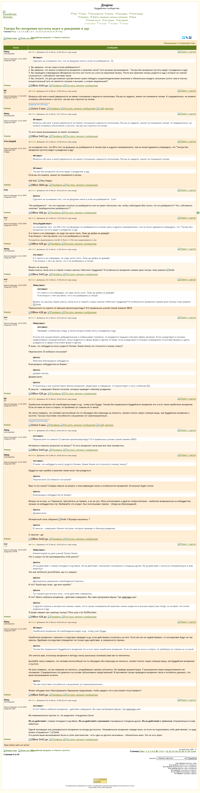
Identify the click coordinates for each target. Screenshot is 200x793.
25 (48, 31)
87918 (32, 399)
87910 (32, 114)
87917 (32, 318)
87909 (32, 91)
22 (40, 31)
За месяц (125, 23)
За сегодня (109, 20)
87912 (32, 142)
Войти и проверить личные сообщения (110, 17)
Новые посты (94, 20)
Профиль (84, 17)
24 (45, 31)
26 (51, 31)
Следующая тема (187, 43)
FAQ (75, 14)
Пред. (14, 31)
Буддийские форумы (41, 37)
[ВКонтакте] (190, 38)
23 (42, 31)
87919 (32, 430)
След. (60, 31)
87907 (32, 52)
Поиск (83, 14)
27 (54, 31)
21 (37, 31)
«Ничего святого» (62, 37)
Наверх (7, 85)
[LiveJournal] (187, 38)
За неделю (123, 20)
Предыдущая (170, 43)
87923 (32, 700)
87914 (32, 218)
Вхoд (134, 17)
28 (57, 31)
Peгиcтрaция (137, 14)
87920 (32, 455)
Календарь (123, 14)
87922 (32, 622)
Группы (110, 14)
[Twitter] (183, 38)
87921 (32, 544)
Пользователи (96, 14)
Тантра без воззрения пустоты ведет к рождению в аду (46, 28)
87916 (32, 280)
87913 (32, 190)
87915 (32, 249)
